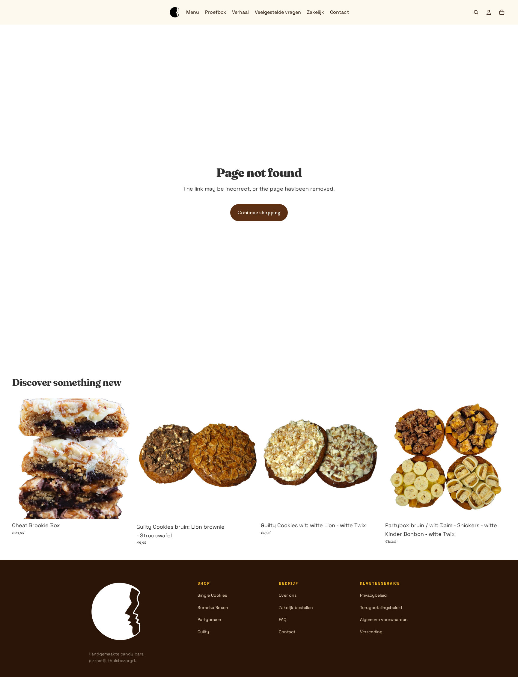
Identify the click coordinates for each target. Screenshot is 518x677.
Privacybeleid (373, 595)
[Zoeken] (476, 12)
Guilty (203, 631)
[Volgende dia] (124, 458)
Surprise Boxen (213, 607)
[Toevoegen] (123, 509)
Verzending (371, 631)
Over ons (287, 595)
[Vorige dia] (21, 458)
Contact (287, 631)
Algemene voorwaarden (384, 619)
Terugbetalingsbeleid (381, 607)
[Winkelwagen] (501, 12)
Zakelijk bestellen (296, 607)
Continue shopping (259, 212)
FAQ (282, 619)
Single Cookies (212, 595)
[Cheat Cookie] (119, 611)
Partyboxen (209, 619)
